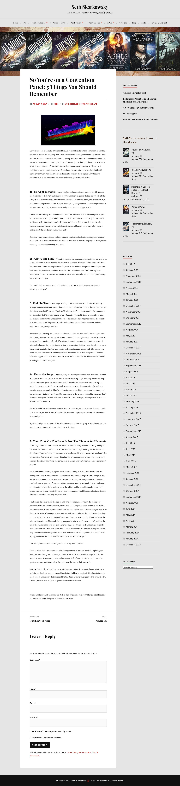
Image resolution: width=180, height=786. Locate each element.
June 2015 (130, 449)
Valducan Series (38, 22)
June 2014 (130, 509)
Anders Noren (116, 781)
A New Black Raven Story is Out (138, 107)
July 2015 (130, 443)
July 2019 (130, 264)
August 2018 (132, 288)
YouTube (123, 22)
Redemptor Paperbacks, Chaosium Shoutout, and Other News (139, 100)
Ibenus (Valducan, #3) (142, 169)
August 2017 (132, 329)
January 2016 (132, 407)
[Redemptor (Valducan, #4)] (127, 227)
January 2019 (132, 270)
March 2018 (131, 294)
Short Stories (94, 22)
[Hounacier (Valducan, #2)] (127, 153)
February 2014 (132, 532)
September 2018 (133, 282)
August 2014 (132, 503)
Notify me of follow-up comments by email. (51, 731)
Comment (35, 660)
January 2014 (132, 538)
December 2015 (133, 413)
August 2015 (132, 437)
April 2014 (131, 521)
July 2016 (130, 377)
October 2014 (132, 491)
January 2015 (132, 479)
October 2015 (132, 425)
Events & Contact (159, 22)
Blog (134, 22)
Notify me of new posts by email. (47, 737)
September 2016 (133, 365)
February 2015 (132, 473)
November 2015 (133, 419)
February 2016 (132, 401)
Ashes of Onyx (59, 22)
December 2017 (133, 306)
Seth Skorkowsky (90, 7)
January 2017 (132, 341)
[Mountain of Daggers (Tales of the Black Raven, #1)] (127, 190)
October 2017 (132, 318)
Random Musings (73, 104)
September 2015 (133, 431)
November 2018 (133, 276)
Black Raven (76, 22)
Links (143, 22)
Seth (56, 104)
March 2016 (131, 395)
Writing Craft (90, 104)
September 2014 (133, 497)
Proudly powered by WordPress (71, 781)
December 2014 (133, 485)
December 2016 (133, 347)
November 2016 (133, 353)
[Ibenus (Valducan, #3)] (127, 173)
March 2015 (131, 467)
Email (33, 703)
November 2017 (133, 312)
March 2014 (131, 527)
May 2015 (130, 455)
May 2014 (130, 515)
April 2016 (131, 389)
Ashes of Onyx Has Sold (134, 92)
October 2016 (132, 359)
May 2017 (130, 335)
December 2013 (133, 544)
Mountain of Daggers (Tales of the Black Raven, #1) (140, 189)
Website (33, 717)
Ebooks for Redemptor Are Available (140, 119)
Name (33, 689)
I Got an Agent (130, 113)
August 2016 (132, 371)
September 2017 (133, 324)
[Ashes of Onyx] (127, 210)
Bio (25, 22)
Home (15, 22)
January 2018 (132, 300)
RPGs (109, 22)
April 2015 (131, 461)
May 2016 (130, 383)
